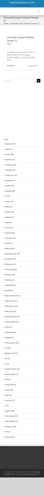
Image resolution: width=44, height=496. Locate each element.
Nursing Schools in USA (22, 2)
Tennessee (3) (10, 385)
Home (6, 23)
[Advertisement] (22, 110)
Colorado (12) (10, 170)
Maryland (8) (10, 248)
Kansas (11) (9, 228)
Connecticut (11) (11, 175)
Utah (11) (8, 395)
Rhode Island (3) (11, 353)
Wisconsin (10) (10, 426)
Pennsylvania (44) (12, 343)
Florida (9, 44)
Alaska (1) (8, 149)
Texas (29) (9, 390)
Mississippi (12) (11, 269)
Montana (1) (9, 280)
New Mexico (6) (11, 306)
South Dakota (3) (11, 374)
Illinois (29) (9, 212)
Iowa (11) (8, 222)
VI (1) (7, 406)
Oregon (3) (9, 338)
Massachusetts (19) (12, 254)
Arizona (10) (9, 154)
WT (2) (7, 432)
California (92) (10, 165)
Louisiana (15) (10, 238)
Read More (10, 66)
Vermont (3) (9, 400)
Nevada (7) (9, 290)
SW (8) (7, 379)
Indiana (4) (9, 217)
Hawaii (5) (9, 201)
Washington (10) (11, 416)
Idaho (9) (8, 207)
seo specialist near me (32, 474)
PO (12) (7, 348)
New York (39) (10, 311)
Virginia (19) (9, 411)
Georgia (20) (10, 191)
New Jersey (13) (11, 301)
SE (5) (7, 358)
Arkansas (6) (10, 160)
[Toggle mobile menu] (39, 11)
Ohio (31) (8, 327)
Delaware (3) (10, 180)
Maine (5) (8, 243)
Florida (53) (9, 186)
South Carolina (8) (12, 369)
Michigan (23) (10, 259)
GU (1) (7, 196)
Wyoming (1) (10, 437)
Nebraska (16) (10, 285)
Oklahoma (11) (10, 332)
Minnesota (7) (10, 264)
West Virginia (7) (11, 421)
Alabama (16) (10, 144)
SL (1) (7, 364)
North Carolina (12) (12, 317)
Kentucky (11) (10, 233)
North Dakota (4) (11, 322)
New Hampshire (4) (12, 296)
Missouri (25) (10, 275)
